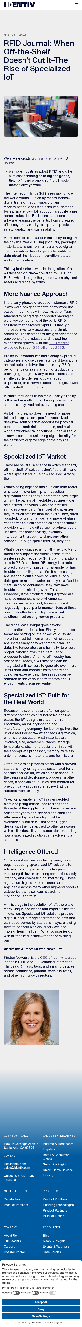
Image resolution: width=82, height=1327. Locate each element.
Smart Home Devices (58, 1169)
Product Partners (16, 1204)
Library (48, 1175)
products (50, 1191)
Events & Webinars (56, 1246)
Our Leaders (12, 1241)
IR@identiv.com (15, 1163)
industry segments (59, 1136)
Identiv (54, 728)
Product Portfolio (55, 1199)
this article (43, 158)
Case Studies (52, 1252)
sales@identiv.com (17, 1167)
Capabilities (12, 1199)
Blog (46, 1235)
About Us (10, 1235)
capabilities (15, 1191)
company (10, 1227)
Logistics (49, 1149)
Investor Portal (14, 1252)
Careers (9, 1246)
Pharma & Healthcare (58, 1143)
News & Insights (54, 1241)
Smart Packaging (55, 1164)
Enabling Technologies (58, 1204)
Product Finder (53, 1215)
